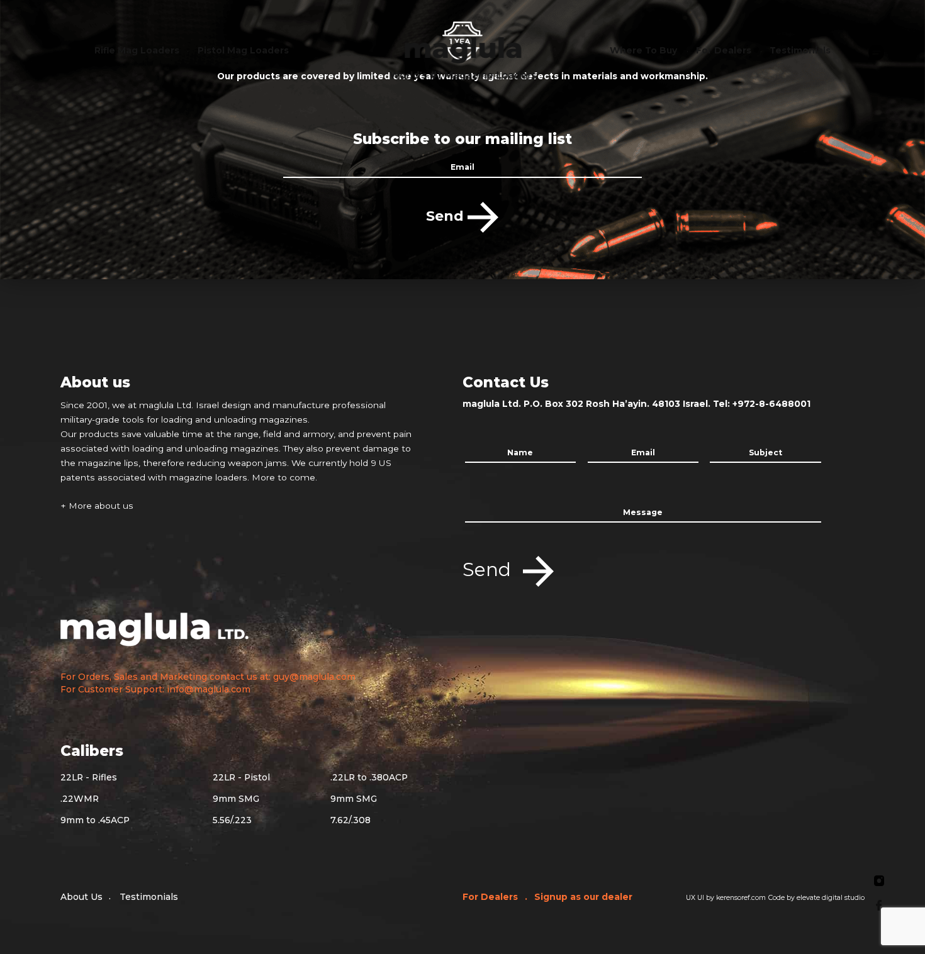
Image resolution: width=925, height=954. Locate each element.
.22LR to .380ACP (369, 777)
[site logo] (463, 55)
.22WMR (79, 799)
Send (447, 216)
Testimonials (149, 897)
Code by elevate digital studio (816, 898)
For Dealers (491, 897)
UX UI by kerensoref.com (726, 898)
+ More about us (96, 506)
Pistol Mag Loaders (243, 50)
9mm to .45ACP (95, 820)
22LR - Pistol (241, 777)
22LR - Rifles (88, 777)
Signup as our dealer (583, 897)
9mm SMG (236, 799)
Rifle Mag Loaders (136, 50)
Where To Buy (643, 50)
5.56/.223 (232, 820)
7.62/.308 (350, 820)
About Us (81, 897)
